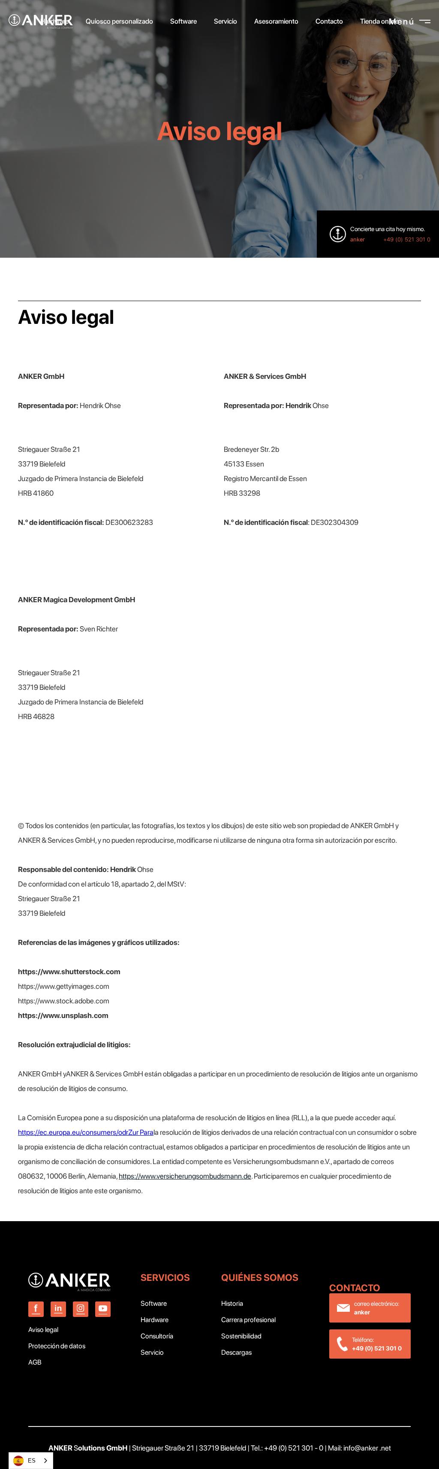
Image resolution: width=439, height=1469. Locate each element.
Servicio (152, 1352)
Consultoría (157, 1336)
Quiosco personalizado (119, 21)
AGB (35, 1362)
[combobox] (31, 1460)
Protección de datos (56, 1346)
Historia (232, 1303)
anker (357, 239)
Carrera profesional (248, 1320)
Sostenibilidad (241, 1336)
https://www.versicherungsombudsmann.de (185, 1176)
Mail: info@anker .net (359, 1448)
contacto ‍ (355, 1287)
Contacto (329, 21)
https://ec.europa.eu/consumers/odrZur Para (85, 1132)
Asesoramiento (276, 21)
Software (154, 1303)
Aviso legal (43, 1330)
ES (32, 1460)
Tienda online (379, 21)
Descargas (236, 1352)
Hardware (154, 1320)
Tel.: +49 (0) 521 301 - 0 (287, 1448)
